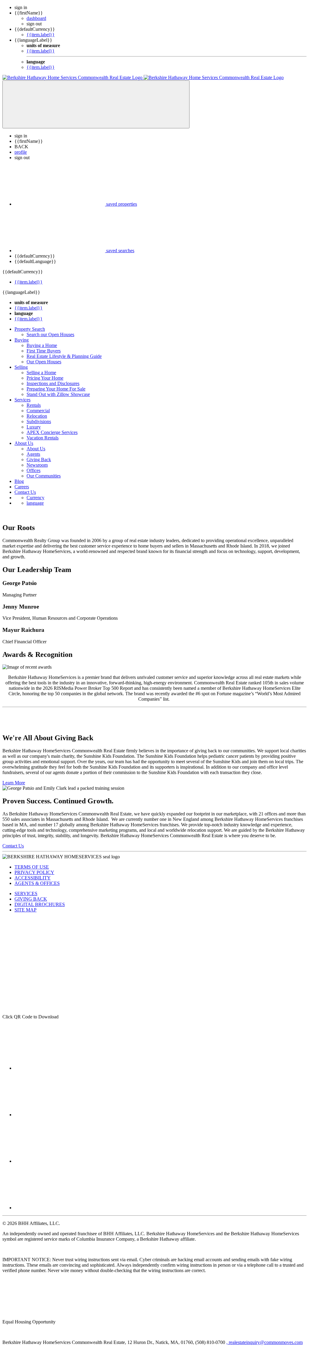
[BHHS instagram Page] (59, 1161)
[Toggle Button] (96, 104)
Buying (21, 339)
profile (20, 152)
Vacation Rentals (43, 437)
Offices (33, 470)
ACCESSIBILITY (32, 877)
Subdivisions (39, 421)
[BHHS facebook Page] (59, 1068)
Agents (33, 454)
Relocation (37, 416)
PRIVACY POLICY (34, 872)
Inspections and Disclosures (53, 383)
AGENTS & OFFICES (37, 883)
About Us (23, 443)
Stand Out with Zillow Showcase (58, 394)
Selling (21, 367)
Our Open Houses (44, 361)
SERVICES (25, 893)
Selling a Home (41, 372)
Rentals (34, 405)
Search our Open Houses (50, 334)
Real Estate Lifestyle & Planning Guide (64, 356)
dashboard (36, 18)
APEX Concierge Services (52, 432)
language (35, 503)
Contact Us (25, 492)
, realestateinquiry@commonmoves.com (264, 1342)
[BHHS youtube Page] (59, 1207)
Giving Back (39, 459)
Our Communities (44, 475)
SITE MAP (25, 909)
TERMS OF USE (31, 866)
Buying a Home (42, 345)
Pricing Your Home (45, 378)
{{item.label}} (41, 34)
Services (22, 399)
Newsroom (37, 465)
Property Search (29, 329)
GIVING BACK (30, 899)
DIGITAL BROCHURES (39, 904)
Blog (19, 481)
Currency (35, 497)
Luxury (34, 426)
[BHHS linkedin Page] (59, 1114)
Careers (21, 486)
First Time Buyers (44, 350)
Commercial (38, 410)
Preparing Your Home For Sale (56, 388)
